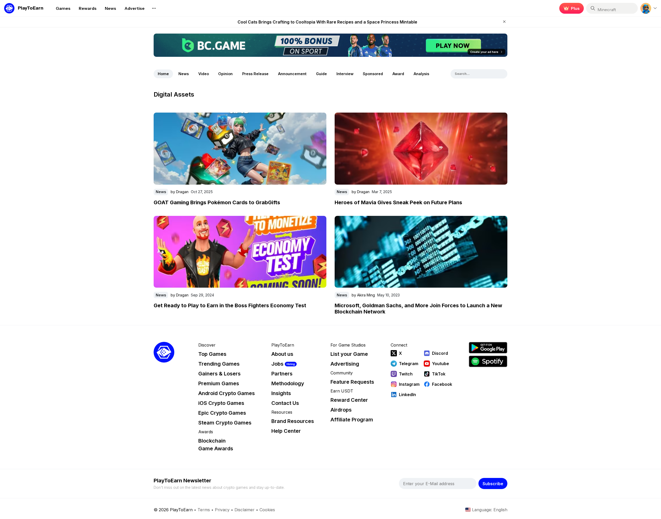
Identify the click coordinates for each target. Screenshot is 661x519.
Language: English (489, 509)
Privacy (222, 509)
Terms (204, 509)
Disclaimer (244, 509)
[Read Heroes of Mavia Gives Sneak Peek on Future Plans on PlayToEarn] (421, 148)
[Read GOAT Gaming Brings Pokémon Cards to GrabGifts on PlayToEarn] (240, 148)
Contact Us (285, 403)
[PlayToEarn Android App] (488, 347)
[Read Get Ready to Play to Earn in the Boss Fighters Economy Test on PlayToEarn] (240, 252)
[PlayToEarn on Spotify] (488, 361)
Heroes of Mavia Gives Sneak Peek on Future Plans (398, 202)
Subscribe (493, 483)
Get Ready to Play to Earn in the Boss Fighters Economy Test (230, 305)
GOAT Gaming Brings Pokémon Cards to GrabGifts (217, 202)
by (179, 192)
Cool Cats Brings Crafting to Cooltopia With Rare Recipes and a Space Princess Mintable (327, 22)
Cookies (267, 509)
